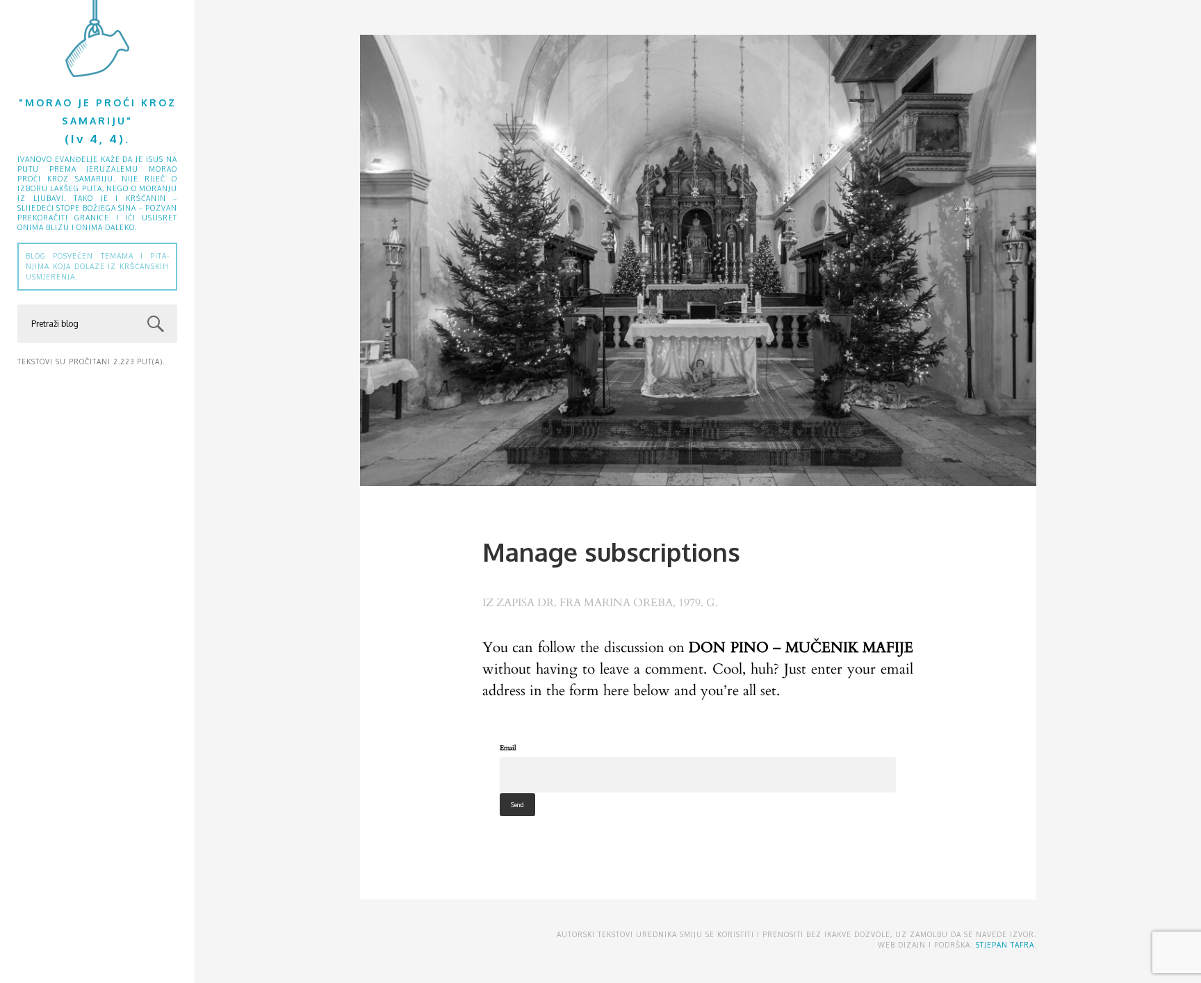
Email (508, 748)
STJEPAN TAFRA (1005, 945)
